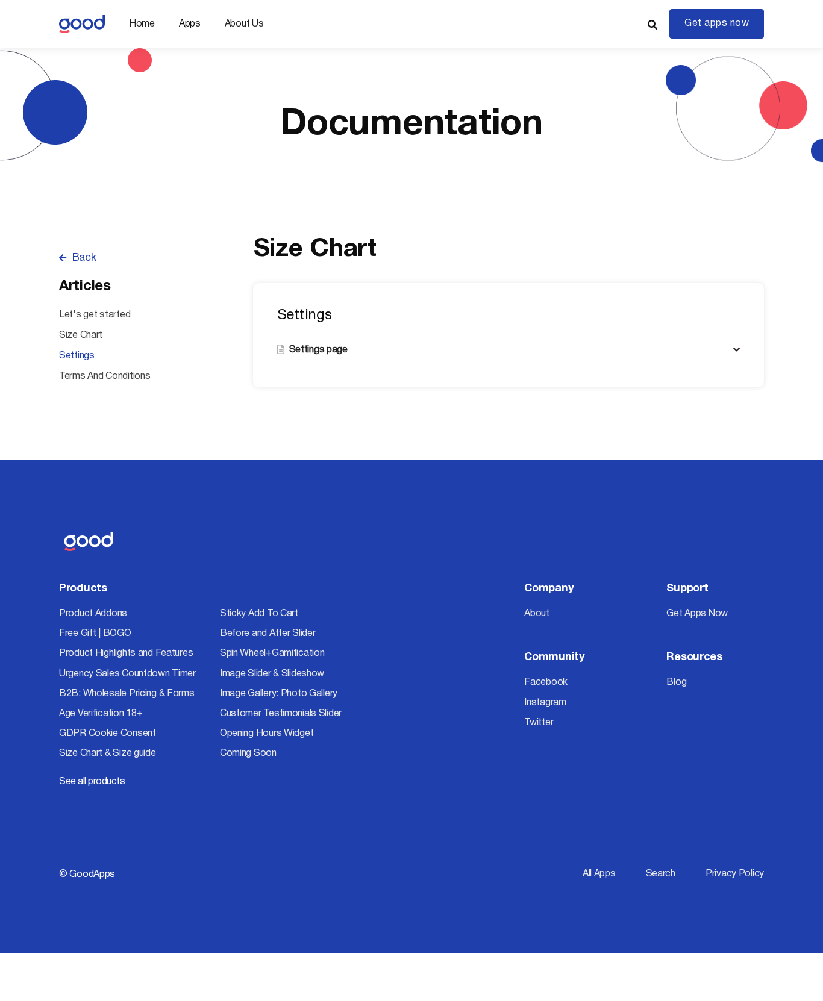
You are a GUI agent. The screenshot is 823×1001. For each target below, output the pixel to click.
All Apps (599, 874)
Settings (77, 356)
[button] (190, 24)
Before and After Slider (268, 633)
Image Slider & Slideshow (272, 674)
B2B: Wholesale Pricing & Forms (127, 694)
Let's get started (94, 315)
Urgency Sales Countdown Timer (127, 674)
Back (77, 258)
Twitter (538, 723)
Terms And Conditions (104, 376)
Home (142, 24)
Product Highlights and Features (126, 653)
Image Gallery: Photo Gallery (278, 694)
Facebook (546, 682)
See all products (92, 782)
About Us (244, 24)
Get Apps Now (697, 614)
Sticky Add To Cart (259, 614)
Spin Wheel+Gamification (272, 653)
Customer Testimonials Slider (281, 713)
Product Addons (93, 614)
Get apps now (716, 23)
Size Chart (80, 335)
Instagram (545, 703)
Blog (676, 682)
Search (660, 874)
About (536, 614)
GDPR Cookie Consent (107, 733)
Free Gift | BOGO (95, 633)
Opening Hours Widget (266, 733)
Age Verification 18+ (100, 713)
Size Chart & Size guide (107, 753)
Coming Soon (248, 753)
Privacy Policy (735, 874)
